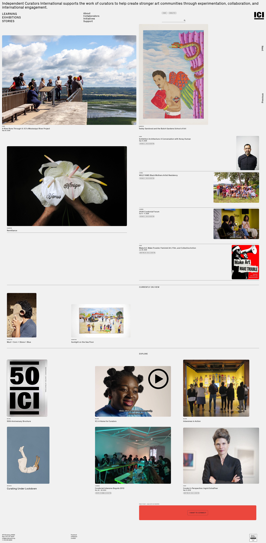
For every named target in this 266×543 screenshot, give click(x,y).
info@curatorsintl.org (8, 538)
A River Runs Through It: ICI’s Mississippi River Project (26, 128)
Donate (164, 13)
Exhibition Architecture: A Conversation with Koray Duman (165, 139)
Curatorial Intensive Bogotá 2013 (109, 488)
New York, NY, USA (147, 252)
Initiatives (89, 18)
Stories (8, 21)
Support (88, 21)
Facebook (74, 535)
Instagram (74, 536)
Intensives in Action (192, 421)
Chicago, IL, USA (147, 143)
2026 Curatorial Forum (149, 211)
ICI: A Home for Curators (106, 421)
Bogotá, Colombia (103, 493)
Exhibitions (11, 17)
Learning (9, 14)
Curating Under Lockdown (22, 488)
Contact (73, 538)
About (86, 13)
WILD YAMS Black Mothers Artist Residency (158, 175)
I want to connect (197, 513)
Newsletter (172, 13)
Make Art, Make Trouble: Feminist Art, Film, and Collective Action (167, 248)
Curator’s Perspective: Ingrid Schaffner (200, 488)
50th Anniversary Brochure (19, 421)
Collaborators (91, 15)
